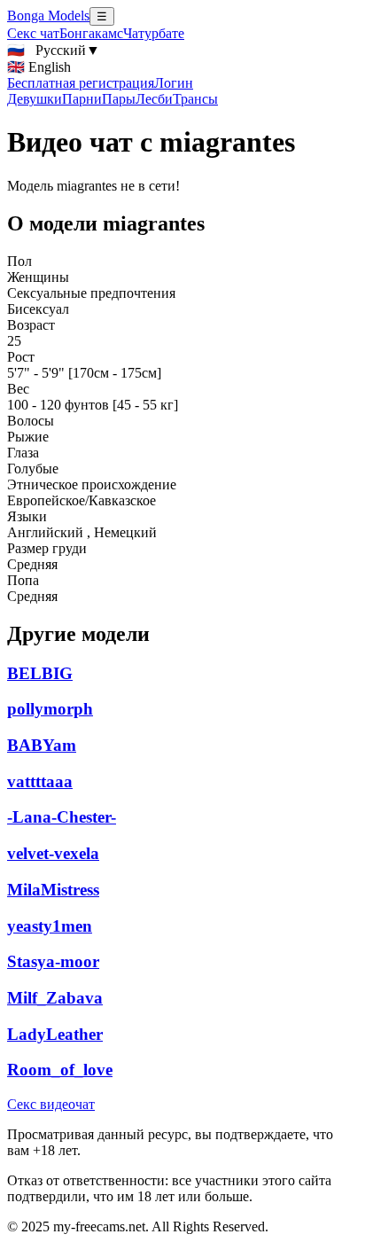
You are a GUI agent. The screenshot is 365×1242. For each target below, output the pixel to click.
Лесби (154, 98)
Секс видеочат (51, 1104)
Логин (173, 82)
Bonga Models (48, 15)
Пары (119, 98)
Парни (82, 98)
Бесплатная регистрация (80, 82)
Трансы (195, 98)
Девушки (34, 98)
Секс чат (33, 33)
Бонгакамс (91, 33)
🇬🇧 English (39, 66)
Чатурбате (153, 33)
